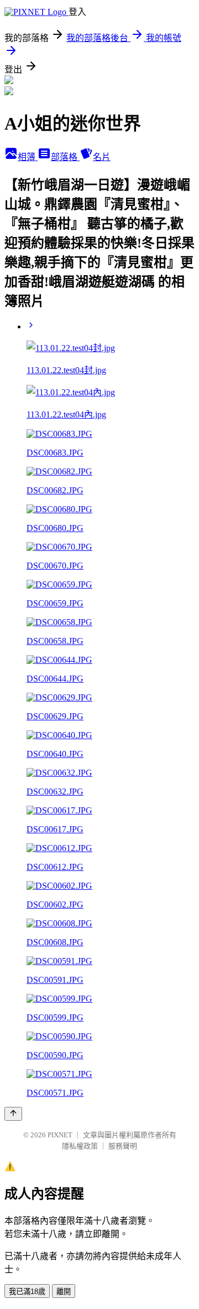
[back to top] (13, 1114)
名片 (102, 157)
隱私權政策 (80, 1146)
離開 (63, 1291)
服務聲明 (122, 1146)
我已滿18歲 (27, 1291)
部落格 (65, 157)
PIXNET (60, 1135)
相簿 (28, 157)
